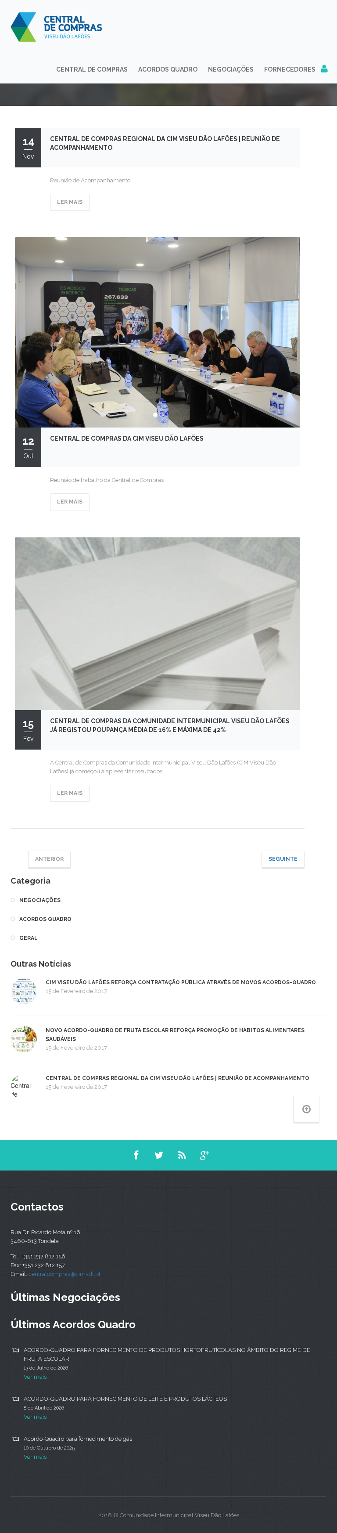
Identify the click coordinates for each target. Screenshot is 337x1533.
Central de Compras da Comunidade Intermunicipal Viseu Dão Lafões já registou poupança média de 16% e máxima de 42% (170, 725)
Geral (28, 938)
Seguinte (283, 859)
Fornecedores (289, 69)
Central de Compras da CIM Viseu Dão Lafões (127, 438)
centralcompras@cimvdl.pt (64, 1274)
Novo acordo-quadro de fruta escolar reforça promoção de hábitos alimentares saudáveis (175, 1034)
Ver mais (35, 1377)
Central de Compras (92, 69)
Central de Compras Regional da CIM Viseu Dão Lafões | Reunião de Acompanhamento (165, 143)
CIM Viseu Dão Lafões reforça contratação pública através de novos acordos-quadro (181, 982)
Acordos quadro (45, 919)
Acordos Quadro (167, 69)
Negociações (231, 69)
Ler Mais (69, 202)
